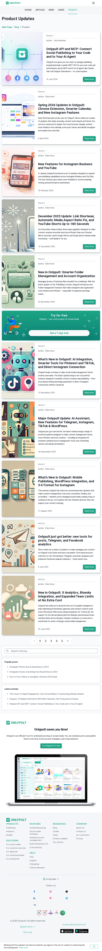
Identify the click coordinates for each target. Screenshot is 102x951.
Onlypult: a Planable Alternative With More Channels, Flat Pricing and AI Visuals (43, 699)
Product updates (60, 838)
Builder (9, 835)
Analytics (10, 831)
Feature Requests (37, 867)
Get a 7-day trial (59, 333)
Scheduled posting (38, 828)
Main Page (7, 27)
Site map (27, 932)
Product (72, 10)
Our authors (58, 842)
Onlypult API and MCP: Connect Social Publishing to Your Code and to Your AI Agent (46, 704)
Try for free (59, 315)
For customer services (16, 848)
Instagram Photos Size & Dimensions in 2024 (29, 667)
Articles (40, 10)
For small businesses (15, 855)
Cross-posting (36, 847)
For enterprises (12, 859)
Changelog (34, 864)
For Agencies (12, 851)
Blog (17, 27)
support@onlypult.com (74, 924)
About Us (80, 828)
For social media (13, 844)
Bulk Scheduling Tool (39, 844)
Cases (61, 10)
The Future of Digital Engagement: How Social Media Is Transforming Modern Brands (46, 694)
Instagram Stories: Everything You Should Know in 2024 (33, 672)
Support (33, 860)
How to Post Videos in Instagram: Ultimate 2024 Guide (33, 677)
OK (94, 946)
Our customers (82, 835)
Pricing (79, 838)
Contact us (81, 831)
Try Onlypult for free (51, 746)
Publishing (11, 828)
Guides (28, 10)
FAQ (31, 857)
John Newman (59, 40)
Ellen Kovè (49, 96)
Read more (89, 79)
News (51, 10)
